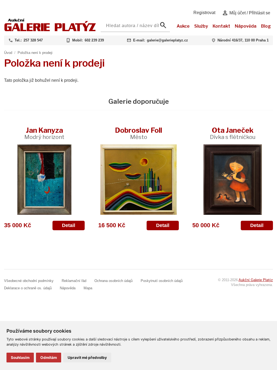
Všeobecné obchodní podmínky (29, 281)
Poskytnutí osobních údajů (162, 281)
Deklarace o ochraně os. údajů (28, 288)
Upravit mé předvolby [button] (87, 357)
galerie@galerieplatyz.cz (167, 40)
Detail (68, 225)
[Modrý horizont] (44, 179)
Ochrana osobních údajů (113, 281)
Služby (201, 26)
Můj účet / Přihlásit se (246, 13)
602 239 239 (94, 40)
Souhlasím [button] (20, 357)
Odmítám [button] (48, 357)
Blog (266, 26)
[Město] (138, 179)
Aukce (183, 26)
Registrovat (204, 12)
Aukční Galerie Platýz (256, 280)
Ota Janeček (232, 133)
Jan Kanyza (44, 133)
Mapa (88, 288)
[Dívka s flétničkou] (232, 179)
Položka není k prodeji (35, 53)
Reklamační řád (74, 281)
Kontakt (221, 26)
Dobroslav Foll (138, 133)
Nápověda (245, 26)
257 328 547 (33, 40)
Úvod (8, 53)
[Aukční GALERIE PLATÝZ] (50, 30)
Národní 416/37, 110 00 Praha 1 (243, 40)
